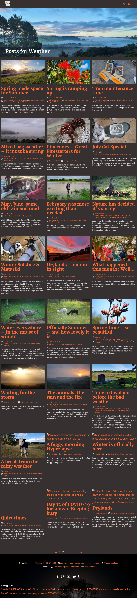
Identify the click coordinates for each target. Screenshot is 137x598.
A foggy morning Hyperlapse (65, 447)
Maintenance (40, 100)
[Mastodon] (80, 576)
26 (8, 274)
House (23, 402)
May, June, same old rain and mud (20, 206)
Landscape (31, 100)
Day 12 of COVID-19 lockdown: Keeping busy (68, 509)
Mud (28, 158)
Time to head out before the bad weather (111, 397)
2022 (106, 213)
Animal (16, 100)
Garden (77, 589)
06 (53, 518)
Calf (106, 408)
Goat (25, 100)
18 (55, 161)
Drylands (102, 508)
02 (57, 341)
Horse (82, 589)
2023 (14, 98)
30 (55, 274)
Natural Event (8, 102)
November (52, 98)
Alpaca (11, 100)
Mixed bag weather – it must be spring (22, 149)
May (4, 523)
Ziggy (129, 154)
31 (98, 152)
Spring (19, 102)
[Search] (124, 4)
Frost (16, 158)
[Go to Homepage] (7, 4)
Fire (70, 161)
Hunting (24, 525)
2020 (60, 341)
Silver (125, 154)
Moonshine (113, 154)
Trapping (98, 102)
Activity (6, 100)
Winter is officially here (113, 447)
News (15, 102)
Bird (106, 339)
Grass (65, 100)
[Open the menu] (66, 4)
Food (20, 525)
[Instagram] (63, 576)
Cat (101, 154)
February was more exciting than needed (68, 208)
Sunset (41, 593)
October (97, 98)
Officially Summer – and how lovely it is (68, 332)
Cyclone (11, 158)
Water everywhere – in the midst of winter (21, 332)
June (5, 274)
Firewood (126, 408)
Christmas (114, 513)
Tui (132, 341)
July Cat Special (109, 147)
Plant (10, 593)
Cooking (62, 220)
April (50, 518)
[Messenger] (74, 576)
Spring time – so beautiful (111, 330)
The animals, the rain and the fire (65, 395)
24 (7, 341)
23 (7, 213)
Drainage (119, 408)
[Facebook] (57, 576)
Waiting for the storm (18, 395)
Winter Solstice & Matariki (20, 267)
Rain (67, 276)
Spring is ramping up (67, 91)
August (51, 161)
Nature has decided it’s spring (113, 206)
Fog (123, 339)
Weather (25, 102)
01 (54, 218)
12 (7, 523)
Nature (127, 589)
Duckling (124, 215)
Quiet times (14, 518)
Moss (122, 454)
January (51, 274)
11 (11, 156)
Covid (70, 404)
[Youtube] (68, 576)
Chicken (11, 216)
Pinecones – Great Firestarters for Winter (67, 151)
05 (57, 98)
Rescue (15, 593)
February (98, 513)
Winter (80, 161)
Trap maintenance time (112, 91)
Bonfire (21, 100)
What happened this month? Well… (113, 267)
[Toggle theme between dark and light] (129, 4)
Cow (61, 100)
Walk (46, 593)
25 (55, 402)
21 (7, 471)
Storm (31, 402)
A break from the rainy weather (19, 464)
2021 (106, 274)
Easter (74, 518)
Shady (25, 593)
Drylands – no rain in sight (68, 267)
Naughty (120, 154)
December (7, 98)
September (7, 156)
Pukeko (84, 220)
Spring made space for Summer (22, 91)
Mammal (106, 154)
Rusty (20, 593)
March (51, 218)
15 (11, 98)
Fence (51, 276)
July (96, 152)
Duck (16, 216)
